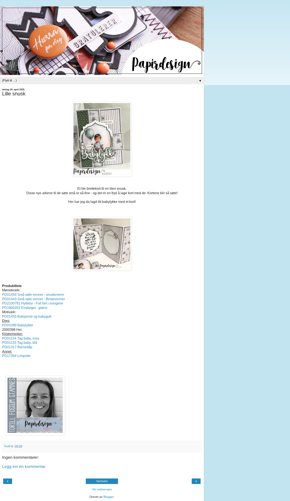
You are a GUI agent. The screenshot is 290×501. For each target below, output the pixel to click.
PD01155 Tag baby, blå (19, 342)
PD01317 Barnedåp (17, 347)
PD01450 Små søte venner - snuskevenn (33, 294)
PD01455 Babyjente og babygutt (26, 316)
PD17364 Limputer (16, 356)
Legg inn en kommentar (23, 466)
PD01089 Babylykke (18, 325)
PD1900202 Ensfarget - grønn (24, 308)
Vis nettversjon (102, 489)
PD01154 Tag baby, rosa (20, 338)
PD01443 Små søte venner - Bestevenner (33, 299)
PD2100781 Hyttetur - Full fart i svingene (32, 303)
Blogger (108, 496)
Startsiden (102, 481)
